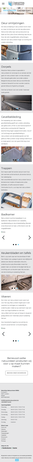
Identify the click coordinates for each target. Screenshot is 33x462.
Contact (3, 439)
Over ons (3, 427)
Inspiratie (3, 435)
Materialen (4, 431)
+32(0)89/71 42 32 (6, 402)
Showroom (4, 437)
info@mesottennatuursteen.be (10, 400)
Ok (17, 460)
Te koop (3, 441)
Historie (3, 429)
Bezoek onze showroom (16, 373)
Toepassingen (5, 433)
